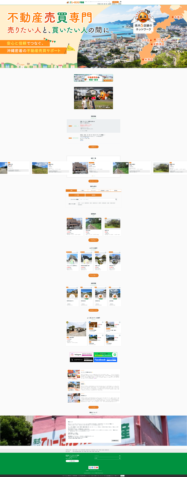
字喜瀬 (96, 451)
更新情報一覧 (93, 146)
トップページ (96, 455)
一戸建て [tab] (82, 190)
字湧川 (88, 451)
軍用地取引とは (114, 3)
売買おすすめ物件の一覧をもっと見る (93, 275)
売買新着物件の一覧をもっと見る (93, 240)
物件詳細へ (82, 140)
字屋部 (93, 451)
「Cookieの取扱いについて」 (110, 475)
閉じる (122, 475)
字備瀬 (85, 451)
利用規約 (87, 470)
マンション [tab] (93, 190)
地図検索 (93, 195)
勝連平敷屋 (77, 451)
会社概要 (109, 3)
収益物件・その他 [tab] (104, 190)
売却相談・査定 (100, 3)
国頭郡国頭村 (80, 204)
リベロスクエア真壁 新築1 (84, 137)
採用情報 (119, 3)
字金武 (74, 451)
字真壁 (90, 451)
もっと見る (93, 407)
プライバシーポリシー (93, 470)
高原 (83, 451)
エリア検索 (77, 195)
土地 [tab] (71, 190)
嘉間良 (80, 451)
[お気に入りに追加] (6, 164)
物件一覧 (105, 3)
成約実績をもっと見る (93, 310)
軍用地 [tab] (115, 190)
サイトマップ (100, 470)
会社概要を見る (115, 440)
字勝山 (98, 451)
